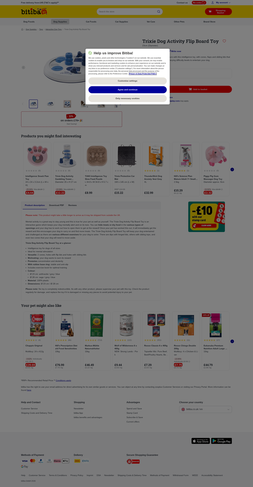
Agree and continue (127, 89)
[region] (128, 76)
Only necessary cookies (128, 98)
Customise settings (127, 81)
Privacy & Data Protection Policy (142, 74)
